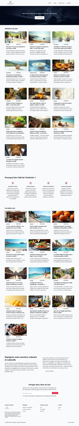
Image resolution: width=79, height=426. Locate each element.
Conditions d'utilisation (27, 409)
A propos (24, 411)
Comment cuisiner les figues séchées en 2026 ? (14, 340)
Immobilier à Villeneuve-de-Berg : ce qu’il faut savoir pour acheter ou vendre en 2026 (63, 47)
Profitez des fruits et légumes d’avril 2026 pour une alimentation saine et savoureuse (15, 132)
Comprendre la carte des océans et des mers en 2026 (63, 104)
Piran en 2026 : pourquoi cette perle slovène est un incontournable (38, 227)
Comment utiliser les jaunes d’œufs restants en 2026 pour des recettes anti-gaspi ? (15, 311)
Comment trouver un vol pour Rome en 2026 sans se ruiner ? (14, 283)
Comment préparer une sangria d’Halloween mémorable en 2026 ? (63, 227)
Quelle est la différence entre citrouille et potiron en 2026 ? (62, 75)
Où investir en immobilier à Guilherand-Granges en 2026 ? (14, 75)
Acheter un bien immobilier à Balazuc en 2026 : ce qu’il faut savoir (38, 132)
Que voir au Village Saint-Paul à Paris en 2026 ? (62, 311)
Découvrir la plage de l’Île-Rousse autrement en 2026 (63, 132)
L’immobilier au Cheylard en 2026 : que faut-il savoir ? (63, 283)
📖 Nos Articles (39, 17)
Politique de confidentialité (27, 407)
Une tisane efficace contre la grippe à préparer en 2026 (38, 104)
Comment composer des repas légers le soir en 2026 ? (38, 255)
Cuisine (49, 2)
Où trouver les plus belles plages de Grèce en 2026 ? (15, 255)
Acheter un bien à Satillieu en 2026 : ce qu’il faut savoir (14, 104)
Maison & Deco (61, 2)
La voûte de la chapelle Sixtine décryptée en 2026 (14, 160)
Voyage (54, 2)
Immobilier (69, 2)
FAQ (59, 409)
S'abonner (55, 393)
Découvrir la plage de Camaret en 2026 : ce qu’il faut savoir (39, 47)
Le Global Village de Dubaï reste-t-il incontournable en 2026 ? (63, 255)
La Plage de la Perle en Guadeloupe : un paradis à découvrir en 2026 (37, 283)
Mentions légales (71, 422)
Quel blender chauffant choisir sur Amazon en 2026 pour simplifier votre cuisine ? (39, 311)
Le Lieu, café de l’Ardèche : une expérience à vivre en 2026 (15, 227)
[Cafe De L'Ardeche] (10, 2)
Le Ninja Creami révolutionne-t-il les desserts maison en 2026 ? (39, 75)
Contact (59, 407)
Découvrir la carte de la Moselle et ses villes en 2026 (15, 47)
